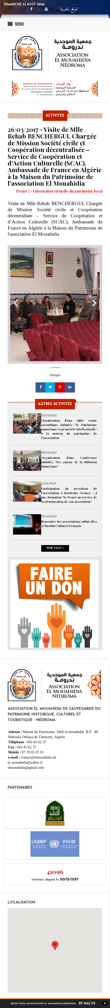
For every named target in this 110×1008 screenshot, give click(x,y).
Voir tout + (55, 548)
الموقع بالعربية (69, 9)
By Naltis (87, 1003)
